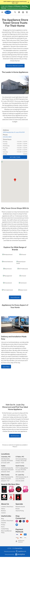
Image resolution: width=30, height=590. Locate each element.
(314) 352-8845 (7, 137)
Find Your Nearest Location (15, 65)
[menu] (2, 12)
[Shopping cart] (27, 12)
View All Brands (15, 297)
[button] (27, 7)
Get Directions (15, 435)
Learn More (6, 366)
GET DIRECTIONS (15, 157)
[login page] (23, 12)
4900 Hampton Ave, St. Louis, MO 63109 (14, 132)
